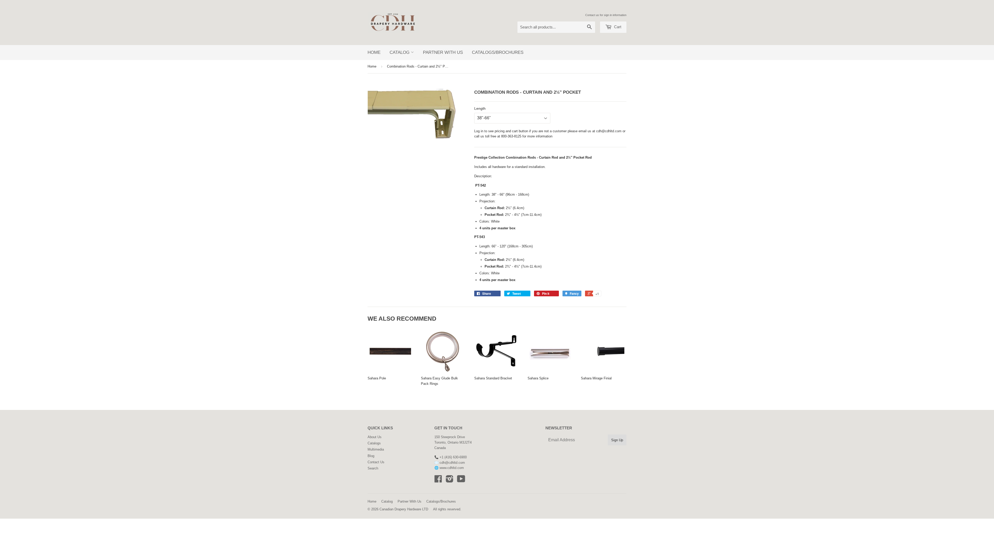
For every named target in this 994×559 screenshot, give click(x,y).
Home (374, 52)
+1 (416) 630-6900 (453, 457)
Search (373, 468)
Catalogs (374, 443)
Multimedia (376, 449)
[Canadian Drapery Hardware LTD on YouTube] (461, 481)
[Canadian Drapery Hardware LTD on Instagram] (450, 481)
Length (480, 108)
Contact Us (376, 462)
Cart (617, 27)
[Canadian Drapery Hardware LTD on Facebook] (438, 481)
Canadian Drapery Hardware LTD (403, 509)
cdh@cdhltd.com (609, 131)
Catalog (400, 52)
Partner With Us (443, 52)
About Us (375, 437)
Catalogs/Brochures (497, 52)
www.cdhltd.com (452, 468)
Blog (371, 456)
